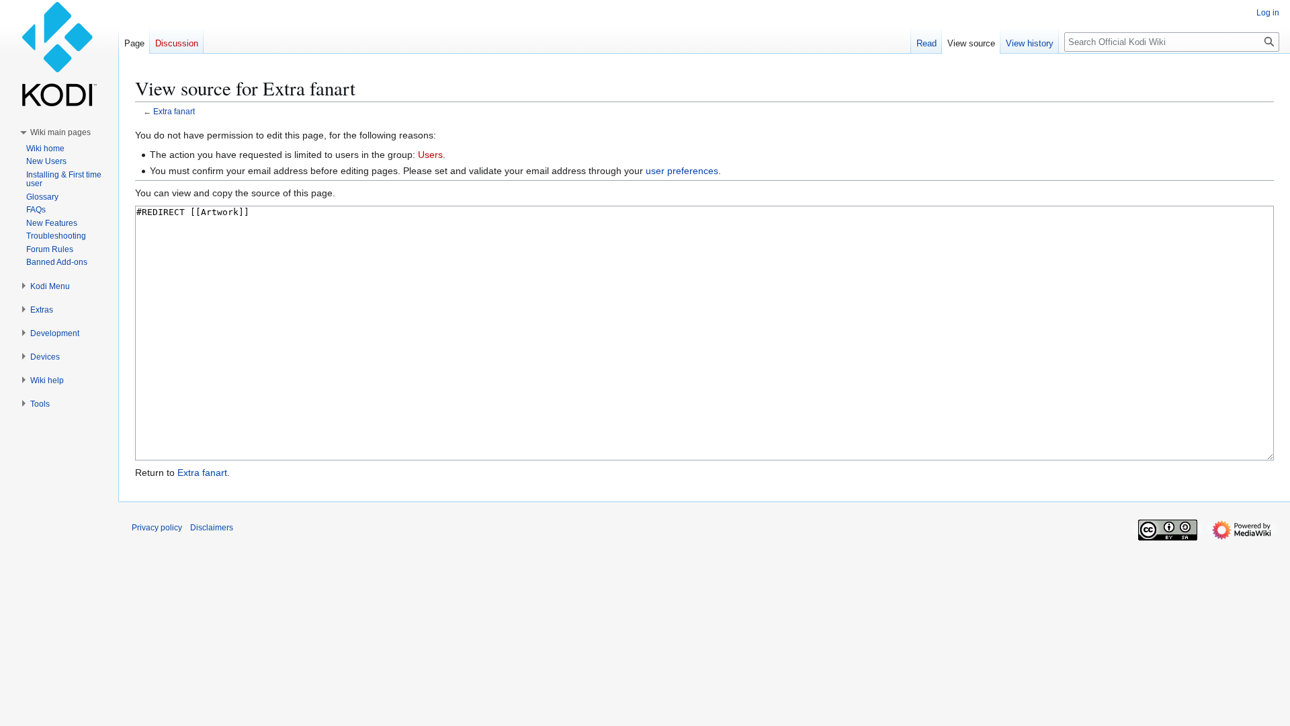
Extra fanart (174, 111)
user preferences (682, 170)
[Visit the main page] (59, 54)
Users (430, 154)
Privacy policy (157, 527)
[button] (60, 132)
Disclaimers (211, 527)
